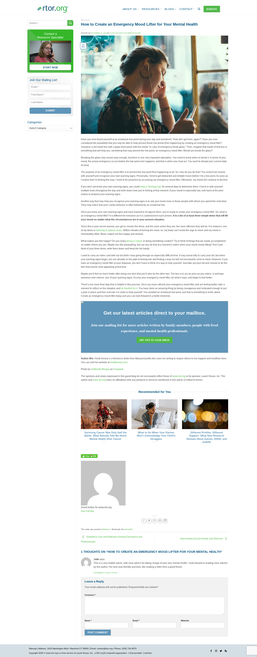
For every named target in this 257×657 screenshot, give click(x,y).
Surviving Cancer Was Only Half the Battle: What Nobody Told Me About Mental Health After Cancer (105, 435)
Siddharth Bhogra (100, 369)
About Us (130, 9)
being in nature (134, 241)
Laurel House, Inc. (84, 653)
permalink (128, 529)
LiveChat (147, 653)
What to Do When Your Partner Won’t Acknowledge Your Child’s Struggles (156, 435)
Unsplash (118, 369)
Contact (185, 9)
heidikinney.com (118, 362)
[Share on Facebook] (143, 520)
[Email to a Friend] (154, 520)
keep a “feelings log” (150, 186)
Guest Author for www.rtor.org (125, 33)
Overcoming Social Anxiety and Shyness (201, 538)
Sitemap (33, 648)
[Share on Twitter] (149, 520)
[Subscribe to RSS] (226, 651)
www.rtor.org (178, 376)
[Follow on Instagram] (216, 651)
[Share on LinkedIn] (165, 520)
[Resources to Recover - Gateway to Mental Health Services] (52, 9)
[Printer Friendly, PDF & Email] (89, 456)
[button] (199, 9)
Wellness (85, 20)
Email (136, 620)
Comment (90, 595)
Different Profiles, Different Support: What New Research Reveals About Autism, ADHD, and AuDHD (207, 437)
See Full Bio (87, 511)
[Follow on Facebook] (211, 651)
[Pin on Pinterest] (160, 520)
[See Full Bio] (96, 511)
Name (88, 620)
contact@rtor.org (105, 648)
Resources (150, 9)
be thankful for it (129, 288)
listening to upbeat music (109, 230)
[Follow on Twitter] (221, 651)
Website (185, 620)
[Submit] (70, 23)
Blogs (169, 9)
